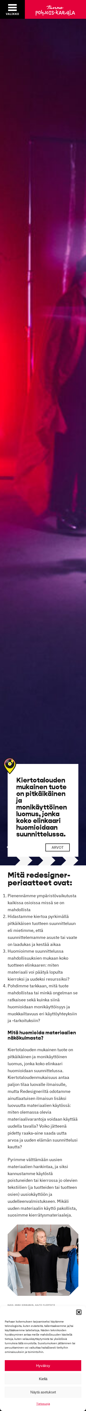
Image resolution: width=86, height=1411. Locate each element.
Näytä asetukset (43, 1392)
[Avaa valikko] (12, 9)
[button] (78, 1312)
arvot (58, 847)
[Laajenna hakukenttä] (57, 9)
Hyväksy (43, 1366)
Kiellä (43, 1379)
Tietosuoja (43, 1403)
